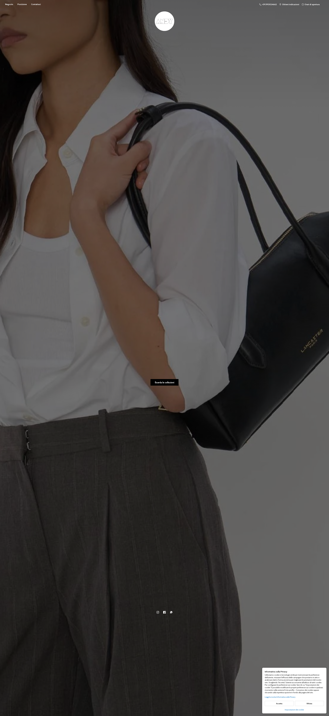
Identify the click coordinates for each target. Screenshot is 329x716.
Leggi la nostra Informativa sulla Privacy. (280, 697)
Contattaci (36, 4)
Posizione (22, 4)
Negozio (9, 4)
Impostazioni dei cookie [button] (294, 710)
